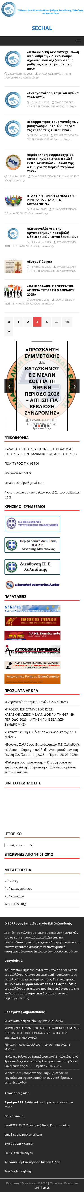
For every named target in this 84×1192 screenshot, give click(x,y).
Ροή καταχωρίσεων (18, 888)
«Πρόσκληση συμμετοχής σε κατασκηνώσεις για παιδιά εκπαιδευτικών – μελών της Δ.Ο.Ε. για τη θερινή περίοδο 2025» (50, 162)
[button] (78, 40)
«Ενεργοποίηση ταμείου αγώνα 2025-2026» (36, 702)
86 (67, 322)
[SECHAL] (42, 17)
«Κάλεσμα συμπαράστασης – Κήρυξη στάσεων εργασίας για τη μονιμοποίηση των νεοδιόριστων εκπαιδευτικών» (40, 767)
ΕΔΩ (7, 497)
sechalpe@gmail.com (29, 482)
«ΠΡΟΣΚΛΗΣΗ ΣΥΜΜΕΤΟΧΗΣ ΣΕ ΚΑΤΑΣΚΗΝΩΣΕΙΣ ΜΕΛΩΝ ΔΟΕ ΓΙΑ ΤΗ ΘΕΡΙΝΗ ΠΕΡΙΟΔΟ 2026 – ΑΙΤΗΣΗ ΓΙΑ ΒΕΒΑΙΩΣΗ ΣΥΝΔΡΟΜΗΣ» (42, 381)
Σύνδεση (11, 881)
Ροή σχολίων (14, 896)
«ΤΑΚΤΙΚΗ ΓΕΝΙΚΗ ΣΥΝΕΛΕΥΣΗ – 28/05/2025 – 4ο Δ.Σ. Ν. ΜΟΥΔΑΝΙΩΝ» (51, 200)
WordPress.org (15, 903)
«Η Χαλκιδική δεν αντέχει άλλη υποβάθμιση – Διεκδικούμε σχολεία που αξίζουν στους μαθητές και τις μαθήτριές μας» (53, 60)
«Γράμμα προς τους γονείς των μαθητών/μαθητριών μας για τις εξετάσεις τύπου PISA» (53, 126)
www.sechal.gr (21, 473)
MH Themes (42, 1188)
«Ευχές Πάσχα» (39, 261)
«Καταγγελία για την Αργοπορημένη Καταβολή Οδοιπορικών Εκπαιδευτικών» (52, 232)
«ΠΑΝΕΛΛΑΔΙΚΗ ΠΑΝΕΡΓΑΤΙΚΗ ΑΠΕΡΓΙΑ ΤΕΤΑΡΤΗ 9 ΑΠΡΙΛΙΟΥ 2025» (50, 290)
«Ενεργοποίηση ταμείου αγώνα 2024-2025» (53, 95)
